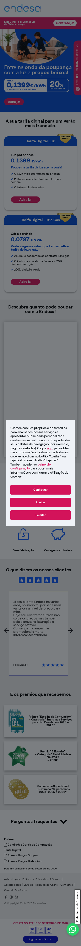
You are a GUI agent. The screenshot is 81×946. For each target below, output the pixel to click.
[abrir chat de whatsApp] (72, 929)
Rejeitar (40, 515)
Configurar (40, 489)
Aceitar (40, 502)
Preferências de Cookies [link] (77, 907)
